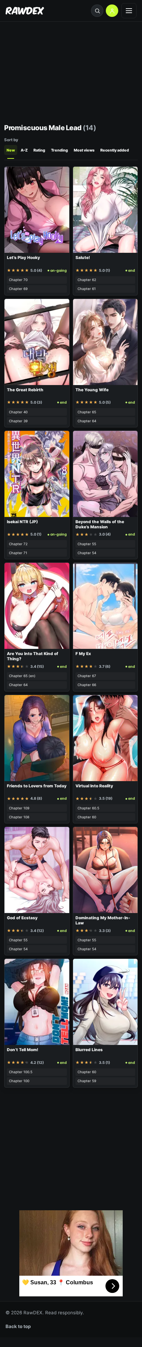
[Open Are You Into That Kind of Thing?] (36, 606)
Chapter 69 (18, 289)
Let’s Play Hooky (23, 257)
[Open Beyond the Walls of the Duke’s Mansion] (105, 474)
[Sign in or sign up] (112, 10)
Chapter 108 (19, 817)
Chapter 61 (87, 289)
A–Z (24, 150)
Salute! (82, 257)
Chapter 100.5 (20, 1072)
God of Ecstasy (22, 917)
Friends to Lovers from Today (37, 786)
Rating (39, 150)
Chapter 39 (18, 421)
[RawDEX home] (25, 11)
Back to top (18, 1326)
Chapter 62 (87, 280)
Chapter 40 (18, 412)
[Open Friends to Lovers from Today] (36, 738)
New (11, 150)
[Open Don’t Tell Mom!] (36, 1002)
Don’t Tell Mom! (22, 1049)
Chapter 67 (87, 676)
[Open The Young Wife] (105, 342)
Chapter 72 (18, 544)
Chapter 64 (87, 421)
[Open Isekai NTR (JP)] (36, 474)
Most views (84, 150)
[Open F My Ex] (105, 606)
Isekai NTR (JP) (22, 521)
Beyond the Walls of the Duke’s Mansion (99, 524)
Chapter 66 (87, 685)
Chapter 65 (87, 412)
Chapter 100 (19, 1081)
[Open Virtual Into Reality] (105, 738)
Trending (59, 150)
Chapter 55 (87, 544)
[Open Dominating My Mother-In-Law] (105, 870)
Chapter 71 (18, 553)
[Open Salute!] (105, 210)
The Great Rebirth (25, 389)
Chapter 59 (87, 1081)
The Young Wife (92, 389)
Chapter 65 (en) (22, 676)
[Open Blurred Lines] (105, 1002)
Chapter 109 (19, 808)
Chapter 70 (18, 280)
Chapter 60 (87, 817)
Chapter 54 (87, 553)
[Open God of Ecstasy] (36, 870)
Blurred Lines (89, 1049)
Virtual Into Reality (94, 786)
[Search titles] (97, 10)
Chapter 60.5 (88, 808)
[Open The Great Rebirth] (36, 342)
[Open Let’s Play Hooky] (36, 210)
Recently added (114, 150)
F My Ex (83, 653)
